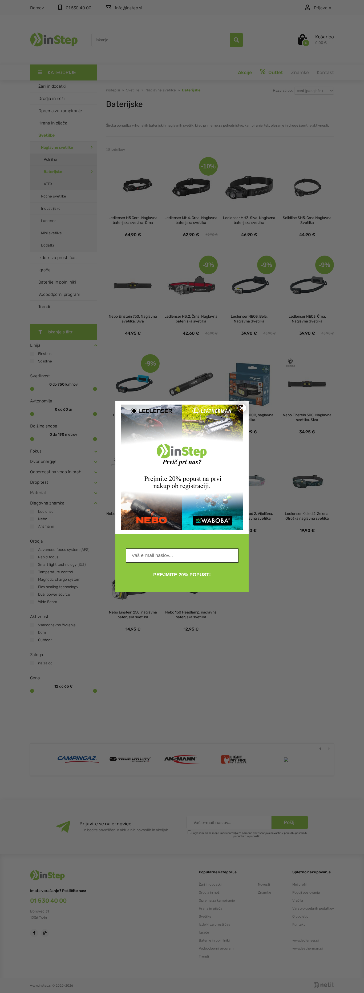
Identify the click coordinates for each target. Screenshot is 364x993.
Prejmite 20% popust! (182, 574)
